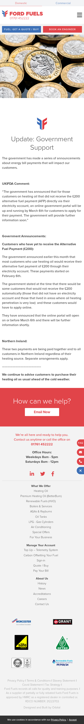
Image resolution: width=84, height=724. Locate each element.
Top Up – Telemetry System (41, 550)
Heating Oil (41, 491)
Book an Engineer (62, 29)
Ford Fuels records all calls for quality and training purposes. (41, 689)
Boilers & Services (41, 506)
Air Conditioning (41, 527)
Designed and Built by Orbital (42, 707)
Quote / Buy (41, 565)
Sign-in (41, 560)
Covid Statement (32, 684)
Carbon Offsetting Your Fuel (41, 555)
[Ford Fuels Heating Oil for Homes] (22, 13)
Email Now (42, 412)
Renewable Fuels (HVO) (41, 501)
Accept (73, 719)
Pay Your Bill (41, 570)
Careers (42, 599)
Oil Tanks (41, 517)
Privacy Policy (16, 680)
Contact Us (42, 604)
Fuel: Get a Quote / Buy (21, 29)
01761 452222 (19, 18)
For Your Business (41, 537)
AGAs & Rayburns (41, 511)
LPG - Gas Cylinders (41, 522)
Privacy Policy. (58, 719)
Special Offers (41, 532)
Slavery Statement (64, 680)
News (42, 588)
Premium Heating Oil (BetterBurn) (41, 496)
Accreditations (42, 594)
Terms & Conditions (39, 680)
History (42, 583)
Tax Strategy (52, 684)
